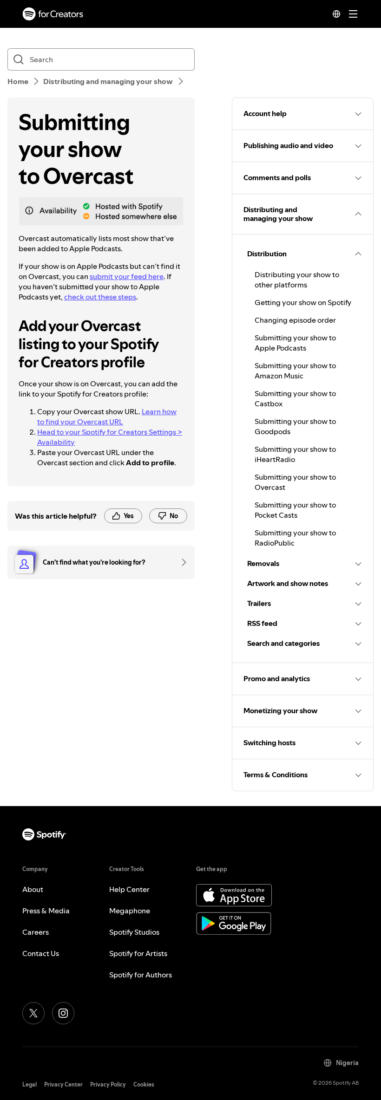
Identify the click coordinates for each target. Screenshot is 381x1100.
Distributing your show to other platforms (297, 279)
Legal (29, 1084)
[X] (33, 1013)
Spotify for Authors (140, 975)
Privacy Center (63, 1084)
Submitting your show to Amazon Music (295, 370)
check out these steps (100, 297)
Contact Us (40, 953)
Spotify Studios (134, 932)
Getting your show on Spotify (303, 302)
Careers (35, 932)
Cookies (143, 1084)
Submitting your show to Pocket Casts (295, 510)
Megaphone (129, 910)
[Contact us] (180, 562)
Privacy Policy (108, 1084)
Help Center (129, 889)
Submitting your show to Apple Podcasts (295, 342)
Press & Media (46, 910)
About (32, 889)
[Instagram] (63, 1013)
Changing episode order (295, 320)
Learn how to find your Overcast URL (107, 416)
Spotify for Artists (138, 953)
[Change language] (336, 14)
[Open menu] (353, 14)
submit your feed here (127, 276)
